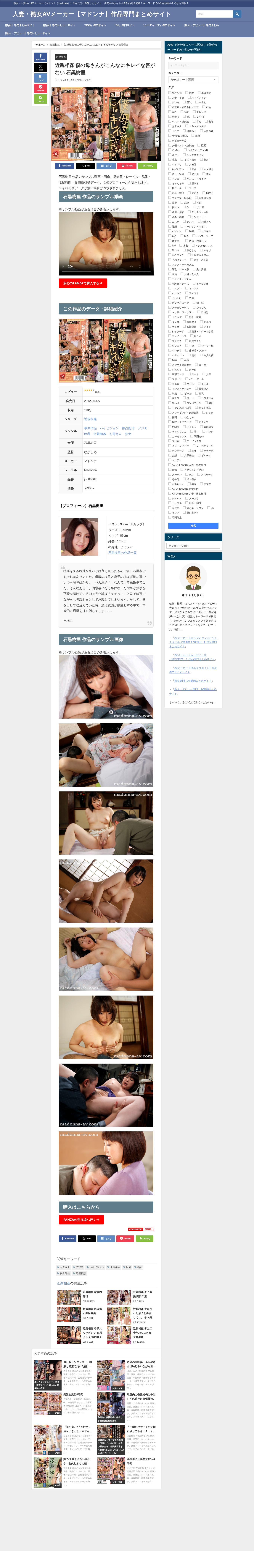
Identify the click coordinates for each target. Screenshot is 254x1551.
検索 (193, 525)
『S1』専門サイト (124, 25)
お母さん (115, 433)
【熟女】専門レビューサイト (58, 25)
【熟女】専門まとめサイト (19, 25)
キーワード (175, 58)
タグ (171, 87)
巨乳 (87, 433)
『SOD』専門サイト (94, 25)
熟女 (128, 433)
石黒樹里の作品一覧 (122, 552)
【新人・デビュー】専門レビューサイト (27, 33)
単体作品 (90, 428)
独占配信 (128, 428)
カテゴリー (175, 73)
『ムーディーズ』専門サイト (158, 25)
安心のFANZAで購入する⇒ (82, 283)
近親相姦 (61, 57)
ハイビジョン (109, 428)
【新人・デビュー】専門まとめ (200, 25)
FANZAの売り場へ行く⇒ (81, 1220)
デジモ (142, 428)
